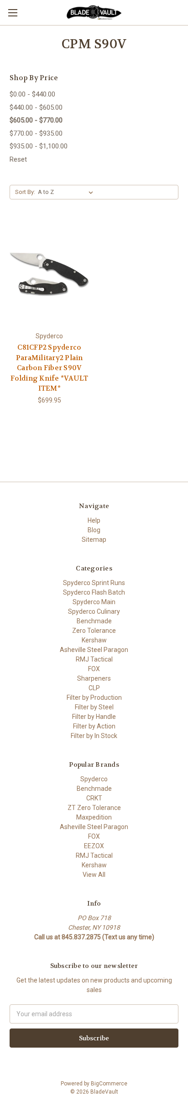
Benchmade (94, 621)
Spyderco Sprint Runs (94, 582)
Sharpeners (94, 678)
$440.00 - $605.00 (36, 107)
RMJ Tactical (94, 659)
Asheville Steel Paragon (94, 649)
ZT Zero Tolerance (94, 807)
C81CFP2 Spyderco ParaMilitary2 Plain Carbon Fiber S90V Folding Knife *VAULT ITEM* (49, 368)
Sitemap (94, 539)
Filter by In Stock (94, 735)
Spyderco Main (94, 602)
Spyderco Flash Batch (94, 592)
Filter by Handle (94, 716)
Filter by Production (94, 697)
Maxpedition (94, 817)
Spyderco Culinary (94, 611)
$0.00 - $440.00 (32, 94)
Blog (94, 530)
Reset (18, 159)
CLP (94, 688)
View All (94, 874)
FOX (94, 668)
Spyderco (94, 779)
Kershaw (94, 640)
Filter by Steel (94, 707)
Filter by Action (94, 726)
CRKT (94, 798)
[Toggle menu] (12, 12)
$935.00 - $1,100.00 (39, 146)
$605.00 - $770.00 (36, 120)
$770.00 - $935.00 (36, 133)
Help (94, 520)
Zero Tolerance (94, 630)
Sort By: (25, 191)
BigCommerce (109, 1083)
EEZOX (94, 846)
